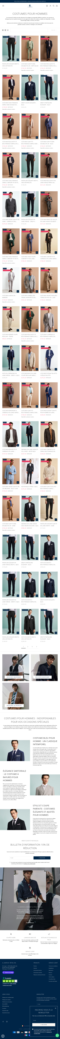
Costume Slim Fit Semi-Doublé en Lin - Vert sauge (29, 65)
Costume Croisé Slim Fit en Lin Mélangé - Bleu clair (10, 487)
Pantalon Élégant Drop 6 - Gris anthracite (29, 181)
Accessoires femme (38, 970)
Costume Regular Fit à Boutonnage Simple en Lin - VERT (29, 335)
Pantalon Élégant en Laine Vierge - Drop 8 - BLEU (10, 601)
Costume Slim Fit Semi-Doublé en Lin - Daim (9, 525)
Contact (50, 974)
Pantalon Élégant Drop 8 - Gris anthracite (10, 638)
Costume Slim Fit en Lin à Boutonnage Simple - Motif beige (48, 488)
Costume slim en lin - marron (9, 296)
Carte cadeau (51, 977)
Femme (35, 966)
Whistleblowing (5, 1006)
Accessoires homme (38, 972)
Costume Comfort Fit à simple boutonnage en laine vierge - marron (47, 450)
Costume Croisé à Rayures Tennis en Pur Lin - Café (48, 296)
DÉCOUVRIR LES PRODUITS (14, 705)
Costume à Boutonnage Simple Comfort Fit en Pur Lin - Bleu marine (10, 182)
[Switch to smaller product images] (5, 30)
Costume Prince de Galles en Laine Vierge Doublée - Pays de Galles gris (48, 221)
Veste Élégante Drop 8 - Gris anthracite (28, 638)
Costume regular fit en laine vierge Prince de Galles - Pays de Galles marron (48, 182)
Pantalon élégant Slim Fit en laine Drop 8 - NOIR (48, 525)
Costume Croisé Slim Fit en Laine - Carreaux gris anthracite (10, 221)
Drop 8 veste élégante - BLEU (47, 601)
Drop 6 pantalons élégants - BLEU (27, 563)
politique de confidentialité (29, 863)
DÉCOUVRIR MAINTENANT (14, 677)
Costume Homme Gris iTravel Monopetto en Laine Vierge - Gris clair (28, 297)
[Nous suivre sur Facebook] (3, 1021)
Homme (35, 968)
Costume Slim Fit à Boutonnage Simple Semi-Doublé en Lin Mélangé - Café (29, 143)
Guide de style (5, 1010)
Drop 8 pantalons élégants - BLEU (46, 638)
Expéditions (51, 968)
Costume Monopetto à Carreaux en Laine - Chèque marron (9, 450)
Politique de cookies (6, 999)
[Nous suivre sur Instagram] (7, 1021)
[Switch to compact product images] (7, 30)
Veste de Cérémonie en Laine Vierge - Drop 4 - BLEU (10, 374)
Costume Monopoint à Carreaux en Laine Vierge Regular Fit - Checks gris (10, 412)
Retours (50, 972)
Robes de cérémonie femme (39, 974)
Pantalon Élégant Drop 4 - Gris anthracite (10, 65)
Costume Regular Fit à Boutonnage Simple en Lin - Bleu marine (48, 65)
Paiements (51, 970)
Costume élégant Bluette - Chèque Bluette (49, 374)
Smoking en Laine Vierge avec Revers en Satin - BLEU (30, 525)
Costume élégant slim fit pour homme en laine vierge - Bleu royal (48, 412)
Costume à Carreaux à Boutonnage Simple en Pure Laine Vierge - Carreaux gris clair (47, 335)
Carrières (4, 1008)
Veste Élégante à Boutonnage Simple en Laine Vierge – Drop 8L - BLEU (47, 564)
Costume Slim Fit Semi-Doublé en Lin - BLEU (47, 142)
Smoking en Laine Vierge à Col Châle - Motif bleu (29, 450)
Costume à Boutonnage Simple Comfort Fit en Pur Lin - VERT (10, 258)
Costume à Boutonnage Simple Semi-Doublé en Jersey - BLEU (10, 104)
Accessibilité (4, 1004)
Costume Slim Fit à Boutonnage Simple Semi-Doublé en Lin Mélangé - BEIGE (29, 412)
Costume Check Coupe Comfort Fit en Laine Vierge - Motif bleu (28, 258)
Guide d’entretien (6, 1012)
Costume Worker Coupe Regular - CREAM (10, 335)
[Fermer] (55, 1008)
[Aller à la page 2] (36, 646)
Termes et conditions (53, 966)
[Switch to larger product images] (3, 30)
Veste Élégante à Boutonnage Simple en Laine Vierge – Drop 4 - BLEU (28, 601)
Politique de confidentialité (8, 997)
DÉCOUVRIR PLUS (30, 922)
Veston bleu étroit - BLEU (29, 486)
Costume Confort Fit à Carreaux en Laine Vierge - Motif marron (48, 258)
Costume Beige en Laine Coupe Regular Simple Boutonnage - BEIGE (28, 374)
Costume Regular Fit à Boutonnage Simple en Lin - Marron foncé (10, 143)
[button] (2, 1036)
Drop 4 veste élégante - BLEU (28, 104)
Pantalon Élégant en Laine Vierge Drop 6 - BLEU (10, 563)
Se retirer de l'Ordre (53, 981)
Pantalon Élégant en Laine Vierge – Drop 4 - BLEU (28, 221)
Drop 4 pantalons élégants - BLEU (46, 104)
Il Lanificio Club (52, 979)
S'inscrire (44, 1024)
